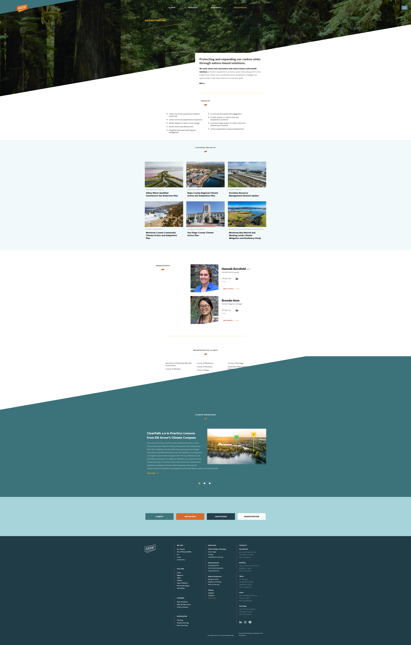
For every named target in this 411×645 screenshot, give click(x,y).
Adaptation (221, 516)
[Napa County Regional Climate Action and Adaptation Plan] (205, 174)
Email (224, 281)
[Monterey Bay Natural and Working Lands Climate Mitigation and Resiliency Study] (247, 214)
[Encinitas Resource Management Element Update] (247, 174)
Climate (159, 516)
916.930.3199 (226, 278)
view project (164, 190)
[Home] (150, 548)
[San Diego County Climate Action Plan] (205, 214)
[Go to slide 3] (210, 483)
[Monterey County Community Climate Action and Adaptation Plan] (164, 214)
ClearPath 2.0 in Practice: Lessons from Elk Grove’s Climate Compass (171, 435)
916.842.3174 (226, 310)
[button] (404, 8)
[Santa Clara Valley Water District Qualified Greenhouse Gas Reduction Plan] (164, 174)
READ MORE (151, 473)
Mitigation (190, 516)
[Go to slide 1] (199, 483)
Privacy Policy (242, 635)
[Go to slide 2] (204, 483)
